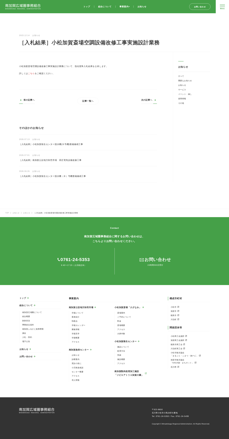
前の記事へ (29, 100)
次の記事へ (146, 100)
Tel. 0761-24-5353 (160, 416)
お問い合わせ (200, 7)
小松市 (174, 307)
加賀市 (174, 311)
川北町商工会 (176, 349)
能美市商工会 (176, 344)
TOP (7, 213)
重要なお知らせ (185, 81)
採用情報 (182, 99)
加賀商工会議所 (177, 340)
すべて (181, 76)
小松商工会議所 (177, 336)
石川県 (174, 367)
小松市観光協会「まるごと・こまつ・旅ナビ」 (184, 354)
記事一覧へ (88, 101)
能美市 (174, 315)
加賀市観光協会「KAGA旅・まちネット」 (182, 361)
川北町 (174, 319)
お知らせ (182, 85)
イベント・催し (185, 94)
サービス (182, 90)
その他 (181, 103)
